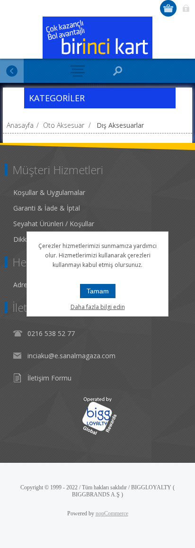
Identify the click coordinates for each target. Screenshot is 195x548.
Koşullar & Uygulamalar (49, 192)
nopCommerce (112, 513)
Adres (22, 284)
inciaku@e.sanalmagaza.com (71, 355)
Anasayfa (20, 125)
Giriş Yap (185, 8)
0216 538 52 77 (51, 333)
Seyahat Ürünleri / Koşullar (53, 223)
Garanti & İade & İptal (46, 207)
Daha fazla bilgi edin (98, 307)
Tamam (98, 291)
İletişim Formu (49, 377)
